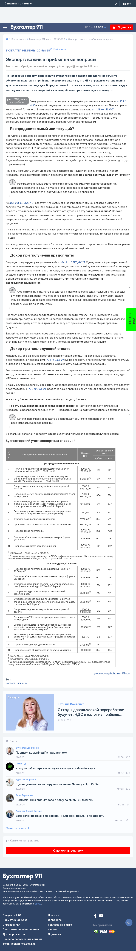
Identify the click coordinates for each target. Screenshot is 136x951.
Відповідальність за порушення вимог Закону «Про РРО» (57, 784)
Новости (53, 915)
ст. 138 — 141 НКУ (103, 109)
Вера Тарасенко (24, 795)
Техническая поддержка (19, 943)
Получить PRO (12, 915)
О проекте (55, 919)
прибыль (22, 683)
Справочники (11, 924)
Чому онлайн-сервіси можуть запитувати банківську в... (56, 768)
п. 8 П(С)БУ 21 (37, 388)
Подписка (124, 27)
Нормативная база (15, 919)
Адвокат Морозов (26, 779)
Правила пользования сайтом (22, 939)
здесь (38, 903)
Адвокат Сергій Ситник (29, 811)
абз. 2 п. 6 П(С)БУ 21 (21, 202)
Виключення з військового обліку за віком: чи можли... (55, 800)
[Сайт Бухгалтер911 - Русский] (22, 876)
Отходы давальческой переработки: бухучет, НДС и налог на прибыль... (91, 712)
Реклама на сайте (60, 924)
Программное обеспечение (21, 929)
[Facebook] (95, 916)
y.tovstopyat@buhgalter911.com (112, 673)
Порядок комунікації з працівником (41, 752)
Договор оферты (14, 934)
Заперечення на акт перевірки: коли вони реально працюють (60, 816)
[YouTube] (101, 916)
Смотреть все (16, 828)
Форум (52, 929)
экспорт (11, 683)
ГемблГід (21, 763)
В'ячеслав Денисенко (27, 748)
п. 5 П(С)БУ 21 (55, 359)
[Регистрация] (116, 3)
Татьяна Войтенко (71, 704)
